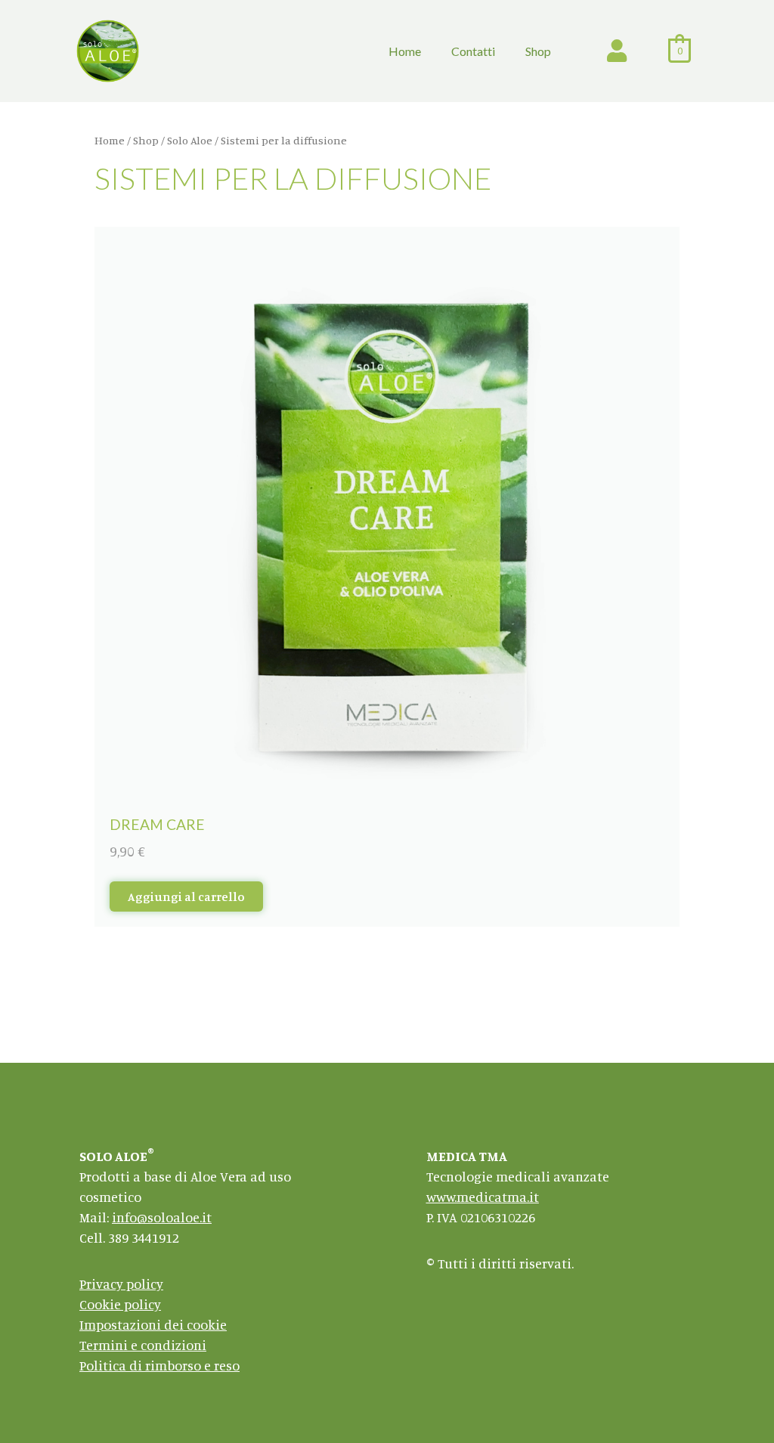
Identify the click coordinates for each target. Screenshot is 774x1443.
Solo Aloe (189, 140)
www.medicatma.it (482, 1196)
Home (405, 51)
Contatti (473, 51)
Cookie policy (120, 1304)
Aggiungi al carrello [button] (186, 896)
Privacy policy (121, 1283)
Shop (538, 51)
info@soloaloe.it (162, 1217)
